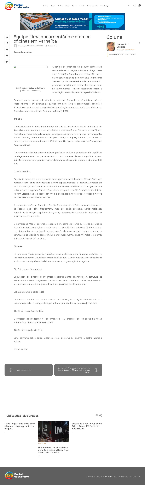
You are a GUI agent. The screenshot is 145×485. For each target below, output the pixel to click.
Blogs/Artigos (104, 6)
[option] (20, 427)
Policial (45, 6)
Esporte (82, 6)
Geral (67, 6)
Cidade (53, 6)
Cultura (74, 6)
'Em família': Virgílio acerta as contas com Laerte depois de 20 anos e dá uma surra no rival (74, 370)
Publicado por (26, 46)
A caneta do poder (24, 370)
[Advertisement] (53, 394)
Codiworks (108, 476)
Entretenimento (92, 6)
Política (60, 6)
